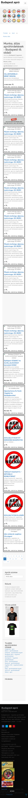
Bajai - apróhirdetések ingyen (13, 668)
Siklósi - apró (8, 672)
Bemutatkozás (5, 732)
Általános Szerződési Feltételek (10, 734)
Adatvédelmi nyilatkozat (8, 738)
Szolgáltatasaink (6, 741)
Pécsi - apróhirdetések (11, 661)
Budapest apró (10, 2)
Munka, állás (9, 576)
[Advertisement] (14, 309)
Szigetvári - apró (9, 649)
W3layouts (9, 794)
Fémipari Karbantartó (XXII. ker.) (10, 755)
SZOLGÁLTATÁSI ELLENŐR (14, 515)
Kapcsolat (4, 789)
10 (16, 559)
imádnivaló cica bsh (7, 750)
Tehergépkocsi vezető (7, 753)
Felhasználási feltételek (8, 736)
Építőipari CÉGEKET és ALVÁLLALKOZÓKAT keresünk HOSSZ (12, 363)
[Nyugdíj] (14, 121)
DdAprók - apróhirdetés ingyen (14, 652)
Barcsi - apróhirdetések (11, 651)
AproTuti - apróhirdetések (12, 670)
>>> (8, 561)
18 (22, 559)
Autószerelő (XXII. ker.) (7, 757)
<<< (5, 556)
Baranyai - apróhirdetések (12, 663)
